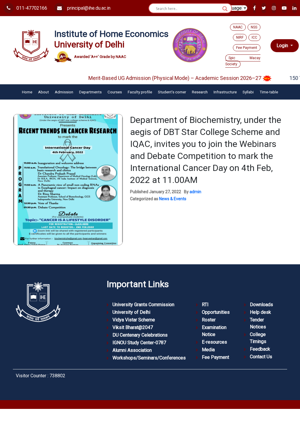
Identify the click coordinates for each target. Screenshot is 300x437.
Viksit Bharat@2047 (132, 327)
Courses (115, 92)
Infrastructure (225, 92)
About (43, 92)
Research (200, 92)
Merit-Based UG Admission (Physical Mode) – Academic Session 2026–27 (168, 78)
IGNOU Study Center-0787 (139, 342)
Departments (90, 92)
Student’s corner (172, 92)
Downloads (261, 304)
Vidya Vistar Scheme (133, 320)
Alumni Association (132, 350)
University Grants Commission (143, 304)
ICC (254, 37)
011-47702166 (31, 8)
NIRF (239, 37)
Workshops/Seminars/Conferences (149, 358)
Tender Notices (258, 323)
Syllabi (248, 92)
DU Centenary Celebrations (140, 335)
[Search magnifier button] (225, 9)
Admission (64, 92)
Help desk (260, 312)
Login (282, 45)
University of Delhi (131, 312)
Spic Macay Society (242, 61)
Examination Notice (214, 331)
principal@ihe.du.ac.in (88, 8)
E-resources (214, 342)
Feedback (260, 349)
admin (195, 191)
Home (27, 92)
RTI (205, 304)
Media (208, 349)
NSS (254, 27)
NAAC (238, 27)
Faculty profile (140, 92)
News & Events (172, 198)
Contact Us (261, 356)
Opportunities (216, 312)
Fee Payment (246, 48)
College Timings (258, 338)
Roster (209, 320)
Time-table (269, 92)
